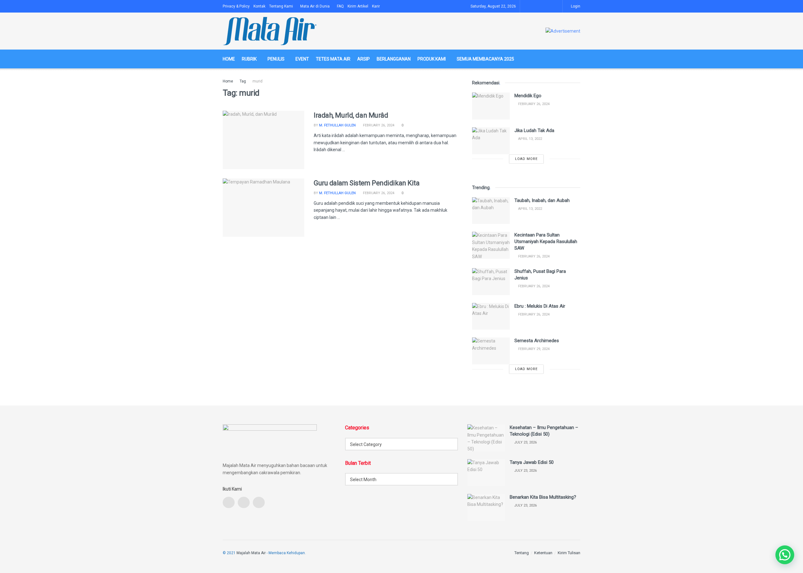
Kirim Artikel (358, 6)
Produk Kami (431, 58)
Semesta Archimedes (536, 340)
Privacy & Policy (236, 6)
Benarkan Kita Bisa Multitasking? (543, 497)
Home (229, 58)
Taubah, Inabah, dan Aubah (542, 200)
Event (302, 58)
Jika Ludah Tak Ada (534, 130)
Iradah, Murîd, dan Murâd (351, 115)
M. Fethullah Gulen (337, 125)
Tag (243, 81)
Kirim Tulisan (569, 552)
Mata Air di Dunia (315, 6)
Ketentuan (543, 552)
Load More (526, 159)
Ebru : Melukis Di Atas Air (539, 306)
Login (575, 6)
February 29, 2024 (533, 349)
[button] (784, 554)
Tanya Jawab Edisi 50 (532, 462)
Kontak (259, 6)
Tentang (521, 552)
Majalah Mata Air (251, 553)
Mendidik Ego (527, 95)
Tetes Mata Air (333, 58)
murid (258, 81)
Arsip (363, 58)
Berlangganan (394, 58)
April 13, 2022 (529, 139)
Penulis (276, 58)
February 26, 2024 (378, 125)
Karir (376, 6)
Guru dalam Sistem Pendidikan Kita (366, 183)
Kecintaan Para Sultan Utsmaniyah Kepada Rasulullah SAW (545, 241)
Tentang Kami (281, 6)
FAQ (340, 6)
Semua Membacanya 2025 (485, 58)
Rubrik (249, 58)
